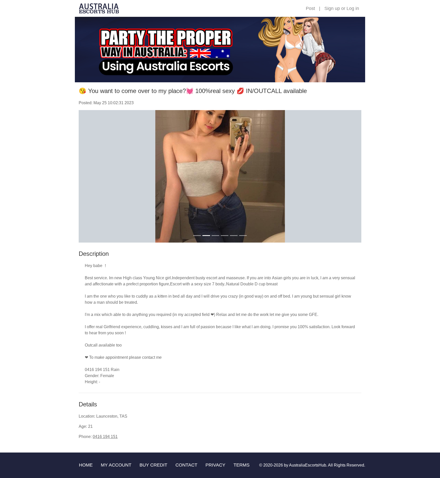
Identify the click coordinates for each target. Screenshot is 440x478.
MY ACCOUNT (116, 465)
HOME (86, 465)
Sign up (332, 8)
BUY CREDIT (153, 465)
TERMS (241, 465)
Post (310, 8)
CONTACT (186, 465)
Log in (353, 8)
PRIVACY (215, 465)
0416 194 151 (105, 436)
